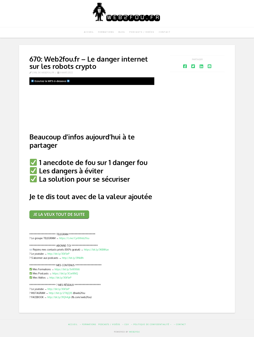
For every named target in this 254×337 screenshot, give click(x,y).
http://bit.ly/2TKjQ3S (60, 293)
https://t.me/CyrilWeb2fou (74, 238)
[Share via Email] (209, 66)
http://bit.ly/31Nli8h (73, 257)
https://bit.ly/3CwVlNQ (65, 273)
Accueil (73, 324)
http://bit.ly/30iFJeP (59, 253)
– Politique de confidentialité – (151, 324)
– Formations (88, 324)
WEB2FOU (134, 332)
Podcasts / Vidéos (109, 324)
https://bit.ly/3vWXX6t (67, 269)
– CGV (125, 324)
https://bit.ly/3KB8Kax (96, 249)
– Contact (180, 324)
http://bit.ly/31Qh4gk (59, 297)
